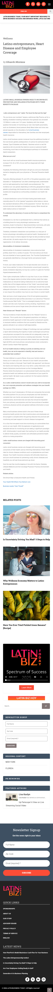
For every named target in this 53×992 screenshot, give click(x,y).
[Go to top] (49, 990)
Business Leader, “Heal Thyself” (13, 486)
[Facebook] (28, 4)
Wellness (8, 38)
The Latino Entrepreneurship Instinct (16, 958)
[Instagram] (44, 4)
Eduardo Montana (15, 61)
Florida (9, 768)
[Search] (46, 706)
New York (10, 762)
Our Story (7, 918)
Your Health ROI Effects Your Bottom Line (16, 482)
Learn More (26, 687)
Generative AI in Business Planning (15, 973)
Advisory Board (9, 923)
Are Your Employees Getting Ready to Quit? (18, 968)
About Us (7, 914)
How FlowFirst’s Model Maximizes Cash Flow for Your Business (25, 953)
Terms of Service (10, 933)
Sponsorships (9, 909)
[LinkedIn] (38, 4)
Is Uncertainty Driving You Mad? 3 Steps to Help (26, 539)
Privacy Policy (9, 928)
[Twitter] (33, 4)
